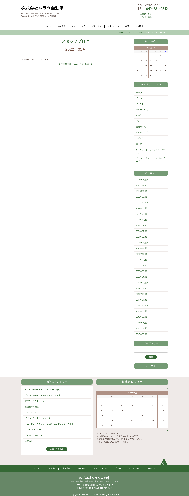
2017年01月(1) (142, 300)
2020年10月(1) (142, 254)
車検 (74, 26)
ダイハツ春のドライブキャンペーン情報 (42, 390)
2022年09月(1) (142, 208)
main (76, 64)
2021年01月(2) (142, 243)
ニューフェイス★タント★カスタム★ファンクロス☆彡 (49, 424)
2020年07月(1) (142, 266)
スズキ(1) (140, 138)
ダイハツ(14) (141, 98)
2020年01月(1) (142, 277)
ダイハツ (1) (142, 133)
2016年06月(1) (142, 317)
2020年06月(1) (142, 271)
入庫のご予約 (146, 14)
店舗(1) (139, 115)
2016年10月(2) (142, 306)
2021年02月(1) (142, 237)
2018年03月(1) (142, 294)
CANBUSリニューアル (35, 430)
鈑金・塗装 (96, 26)
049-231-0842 (87, 488)
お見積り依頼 (146, 17)
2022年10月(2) (142, 203)
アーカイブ (151, 173)
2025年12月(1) (142, 185)
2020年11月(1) (142, 248)
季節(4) (139, 93)
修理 (84, 26)
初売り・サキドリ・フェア (36, 401)
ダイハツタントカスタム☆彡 (37, 418)
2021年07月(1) (142, 231)
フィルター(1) (142, 104)
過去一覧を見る (57, 449)
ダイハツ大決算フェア (34, 435)
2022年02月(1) (142, 214)
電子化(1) (140, 144)
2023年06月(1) (142, 197)
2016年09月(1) (142, 311)
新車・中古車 (113, 26)
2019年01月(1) (142, 288)
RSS (138, 373)
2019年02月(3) (142, 283)
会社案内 (62, 26)
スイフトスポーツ (32, 413)
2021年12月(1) (142, 220)
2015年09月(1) (142, 334)
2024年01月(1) (142, 191)
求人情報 (139, 26)
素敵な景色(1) (142, 127)
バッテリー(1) (142, 110)
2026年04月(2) (142, 180)
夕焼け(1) (140, 121)
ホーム (49, 26)
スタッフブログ (135, 33)
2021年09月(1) (142, 225)
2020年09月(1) (142, 260)
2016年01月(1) (142, 328)
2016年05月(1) (142, 323)
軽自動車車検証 (32, 407)
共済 (127, 26)
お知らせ (29, 441)
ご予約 (118, 469)
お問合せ (152, 469)
